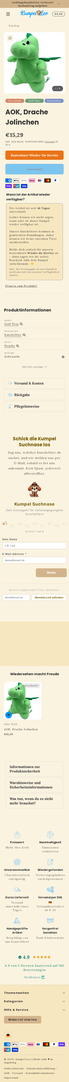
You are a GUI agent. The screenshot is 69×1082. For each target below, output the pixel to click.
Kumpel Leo (23, 1059)
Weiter (51, 572)
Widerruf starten (22, 1020)
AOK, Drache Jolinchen (21, 729)
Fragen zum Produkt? (21, 286)
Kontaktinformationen (40, 1073)
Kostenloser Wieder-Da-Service (34, 155)
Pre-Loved (15, 100)
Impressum (11, 1077)
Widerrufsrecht (14, 1068)
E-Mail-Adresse (14, 553)
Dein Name (9, 539)
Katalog (14, 25)
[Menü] (8, 14)
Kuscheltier (54, 100)
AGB (6, 1073)
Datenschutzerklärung (41, 1068)
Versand (49, 141)
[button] (58, 14)
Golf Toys (34, 100)
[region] (34, 4)
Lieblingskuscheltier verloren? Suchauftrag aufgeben (32, 4)
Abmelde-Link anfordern (49, 597)
